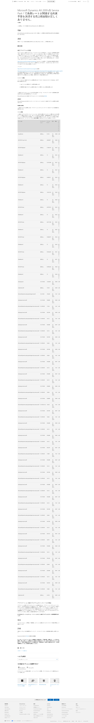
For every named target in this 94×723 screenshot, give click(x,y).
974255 (27, 636)
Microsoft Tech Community (65, 710)
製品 (28, 1)
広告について (80, 721)
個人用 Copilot (7, 712)
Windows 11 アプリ (7, 717)
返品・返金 (20, 710)
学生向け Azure (36, 717)
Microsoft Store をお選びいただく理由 (24, 714)
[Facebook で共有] (18, 647)
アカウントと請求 (38, 1)
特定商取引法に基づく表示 (66, 721)
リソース (44, 1)
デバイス (32, 1)
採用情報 (77, 705)
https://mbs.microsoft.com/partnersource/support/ (27, 68)
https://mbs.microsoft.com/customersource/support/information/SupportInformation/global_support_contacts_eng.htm (40, 71)
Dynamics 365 (49, 710)
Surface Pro (6, 705)
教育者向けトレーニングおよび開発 (38, 714)
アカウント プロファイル (22, 705)
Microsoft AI (48, 705)
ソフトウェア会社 (64, 715)
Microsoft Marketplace (65, 712)
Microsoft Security (42, 684)
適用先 (19, 22)
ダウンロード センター (22, 707)
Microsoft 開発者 (64, 705)
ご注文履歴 (20, 712)
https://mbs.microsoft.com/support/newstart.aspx (27, 61)
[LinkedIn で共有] (20, 647)
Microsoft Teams (49, 717)
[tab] (22, 667)
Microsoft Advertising (50, 714)
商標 (76, 721)
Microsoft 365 (20, 1)
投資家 (77, 710)
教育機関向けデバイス (37, 707)
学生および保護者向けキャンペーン (38, 715)
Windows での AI (7, 714)
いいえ (56, 699)
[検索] (57, 659)
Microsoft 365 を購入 (51, 1)
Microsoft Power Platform (65, 714)
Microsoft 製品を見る (7, 715)
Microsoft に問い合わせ (53, 721)
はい (50, 699)
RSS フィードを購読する (22, 650)
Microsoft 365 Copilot (50, 715)
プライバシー (60, 721)
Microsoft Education (36, 705)
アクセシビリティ (78, 712)
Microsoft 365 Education (37, 710)
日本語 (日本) (8, 720)
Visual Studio (63, 717)
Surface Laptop (7, 707)
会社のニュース (78, 707)
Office (25, 1)
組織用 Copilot (7, 710)
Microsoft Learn (64, 707)
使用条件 (73, 721)
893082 (45, 96)
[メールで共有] (23, 647)
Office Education (36, 712)
